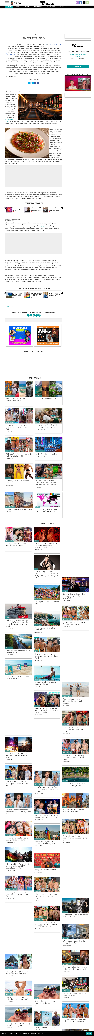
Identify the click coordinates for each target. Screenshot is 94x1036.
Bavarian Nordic (11, 835)
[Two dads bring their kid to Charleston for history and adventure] (75, 689)
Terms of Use (39, 1033)
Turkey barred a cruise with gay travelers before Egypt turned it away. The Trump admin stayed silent (17, 623)
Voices (18, 7)
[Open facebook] (80, 2)
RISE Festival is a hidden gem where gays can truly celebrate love (17, 783)
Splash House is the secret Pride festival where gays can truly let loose (46, 896)
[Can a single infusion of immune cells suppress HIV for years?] (9, 209)
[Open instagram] (87, 2)
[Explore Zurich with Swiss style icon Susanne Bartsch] (75, 905)
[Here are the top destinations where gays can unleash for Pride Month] (47, 644)
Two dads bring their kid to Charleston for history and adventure (72, 701)
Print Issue (9, 647)
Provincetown (40, 478)
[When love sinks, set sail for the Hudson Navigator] (75, 931)
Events (37, 422)
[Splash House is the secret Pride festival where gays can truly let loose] (47, 884)
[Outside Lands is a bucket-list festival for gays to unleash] (18, 534)
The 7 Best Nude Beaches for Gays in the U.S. (19, 511)
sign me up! (78, 66)
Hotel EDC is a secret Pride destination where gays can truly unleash (74, 729)
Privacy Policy (30, 1033)
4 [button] (35, 215)
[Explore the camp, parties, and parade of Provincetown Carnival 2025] (18, 883)
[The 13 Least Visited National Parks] (48, 389)
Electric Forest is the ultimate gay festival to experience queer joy (75, 623)
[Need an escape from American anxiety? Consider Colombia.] (18, 961)
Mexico (8, 750)
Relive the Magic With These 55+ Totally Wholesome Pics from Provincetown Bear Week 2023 (47, 483)
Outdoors (38, 395)
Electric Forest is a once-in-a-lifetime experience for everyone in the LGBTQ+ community (47, 924)
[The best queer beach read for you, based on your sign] (18, 667)
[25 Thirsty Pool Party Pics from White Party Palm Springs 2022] (19, 444)
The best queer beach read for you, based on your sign (18, 677)
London (65, 990)
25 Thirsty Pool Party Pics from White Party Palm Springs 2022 (19, 455)
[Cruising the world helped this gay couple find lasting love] (18, 1014)
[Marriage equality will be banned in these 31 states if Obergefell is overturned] (47, 832)
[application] (78, 83)
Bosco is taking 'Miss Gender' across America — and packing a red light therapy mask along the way (46, 574)
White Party (9, 451)
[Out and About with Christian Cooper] (47, 1018)
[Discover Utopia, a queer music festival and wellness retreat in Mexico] (18, 744)
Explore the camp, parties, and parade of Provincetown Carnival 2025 (17, 894)
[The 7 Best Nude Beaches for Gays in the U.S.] (19, 500)
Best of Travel (40, 451)
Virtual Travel (51, 7)
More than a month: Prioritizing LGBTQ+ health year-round (17, 839)
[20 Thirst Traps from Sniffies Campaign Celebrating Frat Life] (48, 416)
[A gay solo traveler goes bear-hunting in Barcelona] (75, 800)
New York (37, 867)
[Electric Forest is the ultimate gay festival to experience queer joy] (75, 613)
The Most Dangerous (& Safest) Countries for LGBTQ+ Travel (46, 511)
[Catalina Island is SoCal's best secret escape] (47, 618)
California (37, 891)
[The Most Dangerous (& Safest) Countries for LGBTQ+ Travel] (48, 500)
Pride (36, 651)
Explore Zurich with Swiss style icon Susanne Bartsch (75, 916)
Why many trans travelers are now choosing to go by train (18, 651)
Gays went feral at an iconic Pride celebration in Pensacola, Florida (74, 1021)
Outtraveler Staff (11, 76)
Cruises (8, 1020)
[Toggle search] (77, 2)
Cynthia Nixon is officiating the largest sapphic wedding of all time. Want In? (74, 596)
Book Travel (63, 7)
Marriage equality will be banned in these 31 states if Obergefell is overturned (47, 843)
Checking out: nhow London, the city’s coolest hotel (74, 994)
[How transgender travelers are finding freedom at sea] (47, 673)
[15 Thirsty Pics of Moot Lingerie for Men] (19, 471)
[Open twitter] (84, 2)
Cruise (36, 540)
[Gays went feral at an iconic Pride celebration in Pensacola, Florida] (75, 1010)
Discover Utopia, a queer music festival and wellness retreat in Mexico (17, 755)
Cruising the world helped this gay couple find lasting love (18, 1024)
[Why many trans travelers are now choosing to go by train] (18, 641)
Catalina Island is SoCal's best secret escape (45, 629)
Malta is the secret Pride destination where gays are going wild (75, 838)
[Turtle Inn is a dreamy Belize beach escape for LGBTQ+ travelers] (75, 774)
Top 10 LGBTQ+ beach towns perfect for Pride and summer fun (17, 998)
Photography (10, 422)
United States (38, 839)
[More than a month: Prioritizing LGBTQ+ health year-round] (18, 828)
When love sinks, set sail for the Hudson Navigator (74, 942)
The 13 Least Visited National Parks (48, 398)
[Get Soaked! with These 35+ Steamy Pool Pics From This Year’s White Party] (19, 416)
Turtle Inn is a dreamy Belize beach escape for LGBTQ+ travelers (75, 784)
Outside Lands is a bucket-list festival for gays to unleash (16, 544)
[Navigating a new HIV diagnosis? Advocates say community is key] (45, 295)
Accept (89, 1033)
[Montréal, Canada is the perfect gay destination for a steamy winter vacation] (18, 800)
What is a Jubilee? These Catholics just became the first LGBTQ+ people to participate (18, 866)
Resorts (27, 7)
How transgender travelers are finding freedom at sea (45, 683)
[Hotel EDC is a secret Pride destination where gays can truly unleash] (75, 718)
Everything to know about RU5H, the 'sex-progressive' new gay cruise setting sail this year (46, 545)
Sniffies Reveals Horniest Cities (46, 454)
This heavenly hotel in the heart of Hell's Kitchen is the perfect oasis (75, 968)
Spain (64, 807)
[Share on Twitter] (31, 83)
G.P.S (33, 35)
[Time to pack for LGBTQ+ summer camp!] (47, 592)
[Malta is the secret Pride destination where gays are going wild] (75, 826)
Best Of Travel (38, 7)
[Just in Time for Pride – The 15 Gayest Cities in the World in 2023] (19, 389)
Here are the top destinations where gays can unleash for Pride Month (46, 656)
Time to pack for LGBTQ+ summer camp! (47, 603)
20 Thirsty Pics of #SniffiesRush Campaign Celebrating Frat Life (47, 426)
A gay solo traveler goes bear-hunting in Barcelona (73, 811)
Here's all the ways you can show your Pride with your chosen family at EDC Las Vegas (47, 710)
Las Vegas (37, 705)
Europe (65, 833)
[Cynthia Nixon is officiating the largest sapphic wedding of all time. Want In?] (75, 584)
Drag (35, 569)
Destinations (10, 540)
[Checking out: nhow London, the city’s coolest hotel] (75, 984)
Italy (7, 861)
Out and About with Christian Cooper (45, 1028)
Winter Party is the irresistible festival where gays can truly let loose (74, 757)
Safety (37, 507)
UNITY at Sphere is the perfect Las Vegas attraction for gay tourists (46, 816)
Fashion (8, 478)
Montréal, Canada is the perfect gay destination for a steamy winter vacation (18, 812)
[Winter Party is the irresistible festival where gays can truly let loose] (75, 746)
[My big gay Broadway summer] (47, 860)
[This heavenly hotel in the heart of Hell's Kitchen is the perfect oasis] (75, 957)
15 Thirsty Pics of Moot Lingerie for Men (18, 482)
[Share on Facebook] (36, 83)
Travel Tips (9, 395)
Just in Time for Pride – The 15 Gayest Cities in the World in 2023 (17, 399)
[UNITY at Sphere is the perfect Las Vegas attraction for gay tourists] (47, 806)
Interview (37, 1024)
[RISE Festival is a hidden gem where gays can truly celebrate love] (18, 772)
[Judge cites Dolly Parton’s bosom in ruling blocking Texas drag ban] (27, 295)
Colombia (9, 968)
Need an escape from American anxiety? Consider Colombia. (17, 972)
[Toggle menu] (7, 2)
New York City (67, 964)
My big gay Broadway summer (45, 870)
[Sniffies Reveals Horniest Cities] (48, 444)
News (7, 617)
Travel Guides (67, 696)
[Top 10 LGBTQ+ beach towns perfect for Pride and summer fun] (18, 988)
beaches (8, 674)
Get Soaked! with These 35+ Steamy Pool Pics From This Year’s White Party (18, 427)
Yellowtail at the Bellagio (43, 227)
